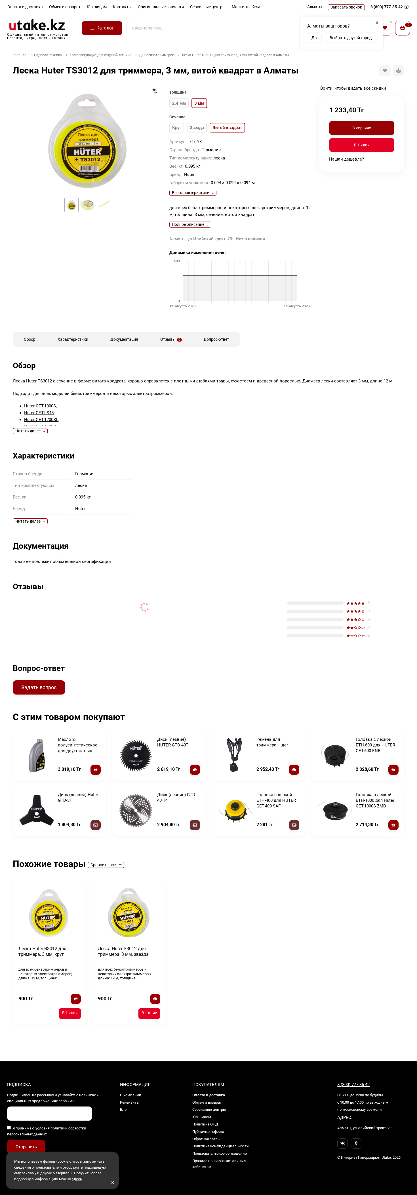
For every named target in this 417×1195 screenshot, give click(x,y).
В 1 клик (362, 145)
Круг (176, 127)
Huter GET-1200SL (41, 419)
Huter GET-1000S (40, 406)
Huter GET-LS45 (39, 412)
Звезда (197, 127)
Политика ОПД (205, 1124)
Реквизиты (129, 1102)
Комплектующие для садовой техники (100, 55)
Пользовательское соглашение (219, 1153)
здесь (77, 1179)
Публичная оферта (208, 1131)
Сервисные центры (208, 7)
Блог (124, 1109)
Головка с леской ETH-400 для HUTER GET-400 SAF (276, 800)
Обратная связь (206, 1139)
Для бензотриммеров (156, 55)
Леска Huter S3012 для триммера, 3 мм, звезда (123, 951)
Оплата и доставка (25, 7)
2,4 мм (179, 103)
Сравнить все (103, 864)
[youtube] (356, 1143)
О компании (130, 1095)
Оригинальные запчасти (161, 7)
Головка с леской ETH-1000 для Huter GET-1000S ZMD (375, 800)
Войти (326, 88)
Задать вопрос (38, 687)
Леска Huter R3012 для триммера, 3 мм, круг (42, 951)
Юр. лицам (97, 7)
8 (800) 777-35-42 (387, 7)
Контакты (122, 7)
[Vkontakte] (342, 1143)
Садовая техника (48, 55)
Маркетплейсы (246, 7)
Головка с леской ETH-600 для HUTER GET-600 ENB (375, 745)
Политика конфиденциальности (220, 1146)
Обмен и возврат (65, 7)
